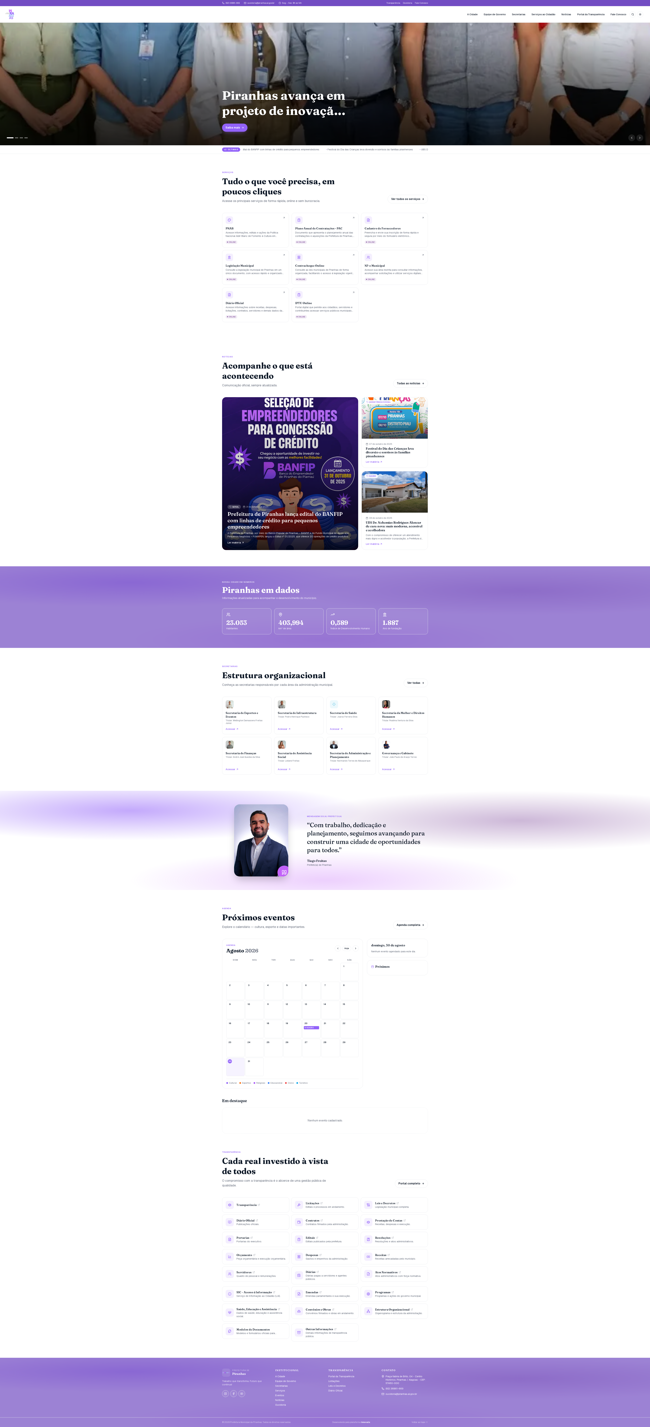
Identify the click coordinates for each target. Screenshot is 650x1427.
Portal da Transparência (590, 14)
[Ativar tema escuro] (640, 14)
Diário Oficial (335, 1390)
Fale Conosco (421, 3)
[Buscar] (633, 14)
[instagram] (225, 1393)
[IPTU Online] (325, 305)
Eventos (279, 1395)
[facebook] (233, 1393)
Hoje (346, 948)
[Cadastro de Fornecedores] (394, 230)
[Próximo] (639, 137)
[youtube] (241, 1393)
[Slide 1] (8, 137)
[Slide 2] (13, 137)
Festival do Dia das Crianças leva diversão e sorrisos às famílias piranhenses (336, 149)
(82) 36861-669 (232, 3)
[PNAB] (255, 230)
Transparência (393, 3)
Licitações (334, 1381)
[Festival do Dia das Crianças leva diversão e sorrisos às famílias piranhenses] (395, 432)
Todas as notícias (408, 383)
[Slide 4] (24, 137)
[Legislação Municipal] (255, 267)
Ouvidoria (407, 3)
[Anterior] (631, 137)
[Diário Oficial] (255, 305)
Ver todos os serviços (405, 199)
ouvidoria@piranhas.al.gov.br (261, 3)
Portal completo (409, 1183)
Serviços (280, 1390)
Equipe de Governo (495, 14)
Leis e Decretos (337, 1385)
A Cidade (472, 14)
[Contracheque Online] (325, 267)
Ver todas (413, 683)
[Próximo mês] (356, 948)
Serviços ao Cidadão (543, 14)
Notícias (566, 14)
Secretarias (518, 14)
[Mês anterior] (338, 948)
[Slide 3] (18, 137)
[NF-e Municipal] (394, 267)
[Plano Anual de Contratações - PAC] (325, 230)
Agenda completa (408, 925)
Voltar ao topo (418, 1422)
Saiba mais (296, 127)
